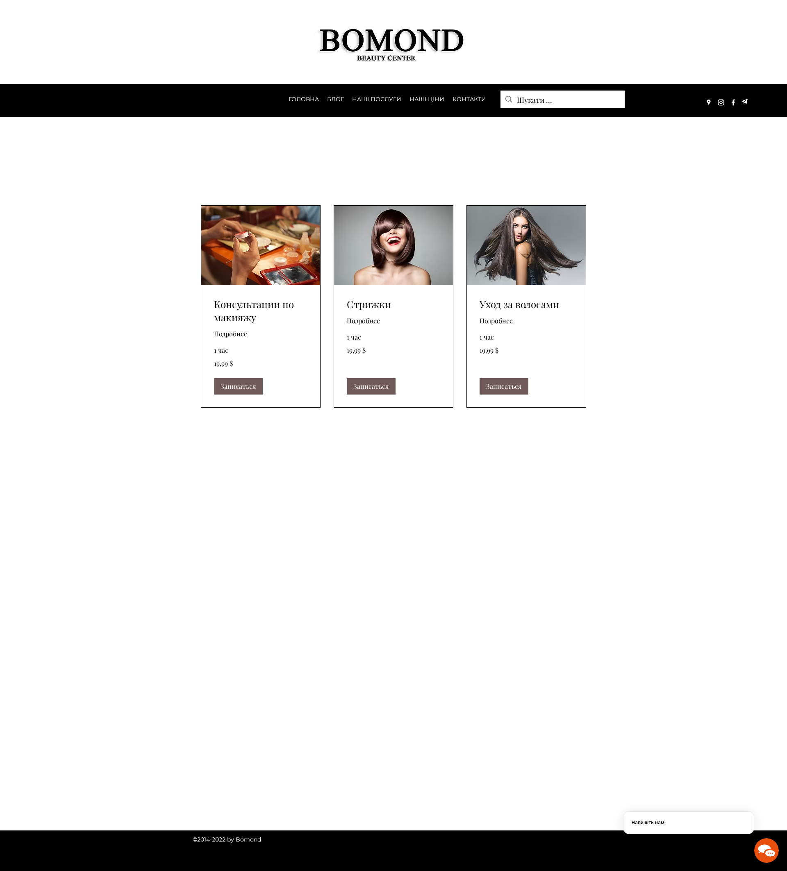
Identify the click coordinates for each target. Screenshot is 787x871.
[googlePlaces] (709, 102)
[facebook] (733, 102)
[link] (260, 311)
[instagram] (721, 102)
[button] (238, 386)
